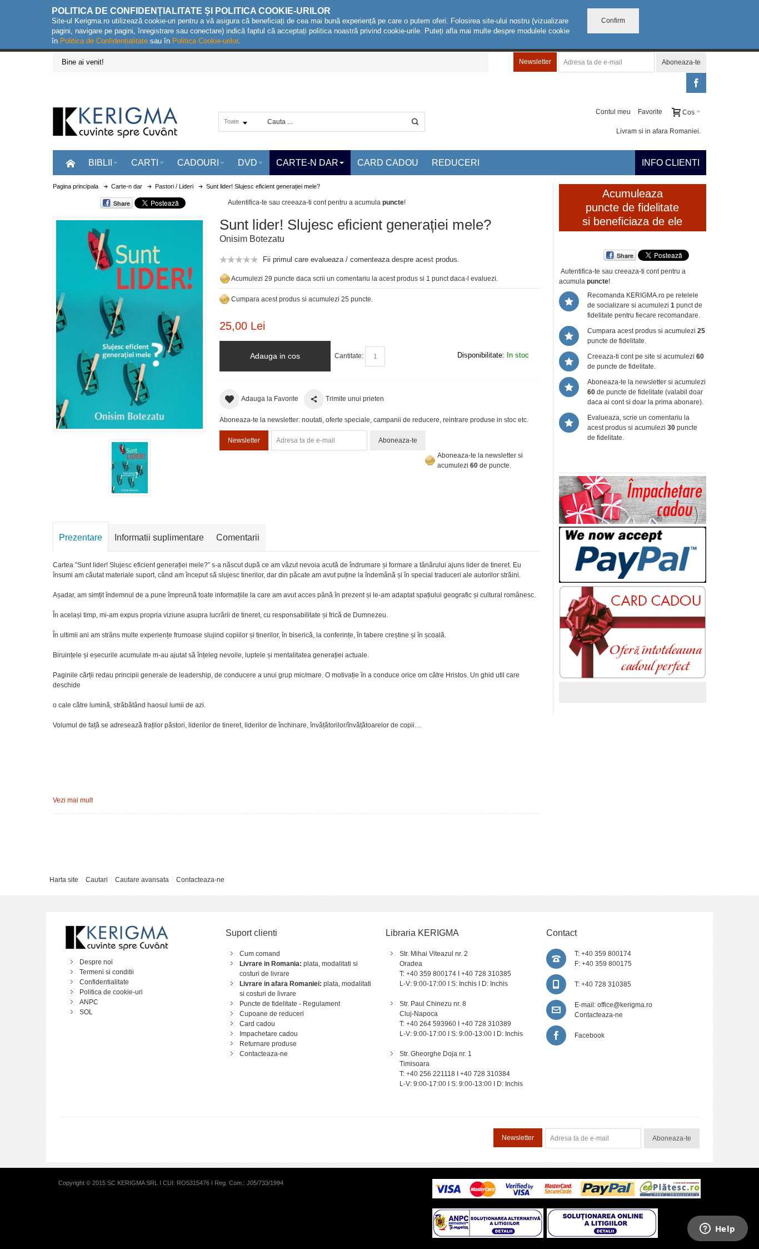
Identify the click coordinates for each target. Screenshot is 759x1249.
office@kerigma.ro (624, 1005)
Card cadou (257, 1024)
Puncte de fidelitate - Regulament (289, 1004)
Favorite (650, 112)
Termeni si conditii (106, 972)
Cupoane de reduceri (271, 1014)
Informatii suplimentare (159, 537)
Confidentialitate (104, 982)
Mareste (127, 322)
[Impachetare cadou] (632, 481)
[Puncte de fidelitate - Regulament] (224, 299)
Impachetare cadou (268, 1034)
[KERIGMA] (115, 121)
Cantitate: (348, 356)
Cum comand (259, 954)
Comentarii (237, 537)
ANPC (88, 1002)
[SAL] (487, 1213)
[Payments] (566, 1184)
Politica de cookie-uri (111, 992)
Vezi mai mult (73, 800)
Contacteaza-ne (200, 880)
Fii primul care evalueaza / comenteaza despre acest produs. (361, 259)
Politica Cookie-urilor (205, 41)
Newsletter (535, 62)
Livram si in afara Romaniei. (658, 131)
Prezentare (80, 537)
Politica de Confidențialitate (104, 41)
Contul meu (613, 112)
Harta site (63, 880)
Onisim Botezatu (251, 239)
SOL (86, 1012)
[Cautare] (415, 121)
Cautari (97, 880)
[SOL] (602, 1213)
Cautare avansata (142, 880)
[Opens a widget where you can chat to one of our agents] (717, 1229)
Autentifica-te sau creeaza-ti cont (277, 202)
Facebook (590, 1035)
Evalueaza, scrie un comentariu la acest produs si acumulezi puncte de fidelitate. (642, 428)
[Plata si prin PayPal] (632, 532)
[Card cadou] (632, 590)
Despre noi (96, 962)
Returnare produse (268, 1044)
